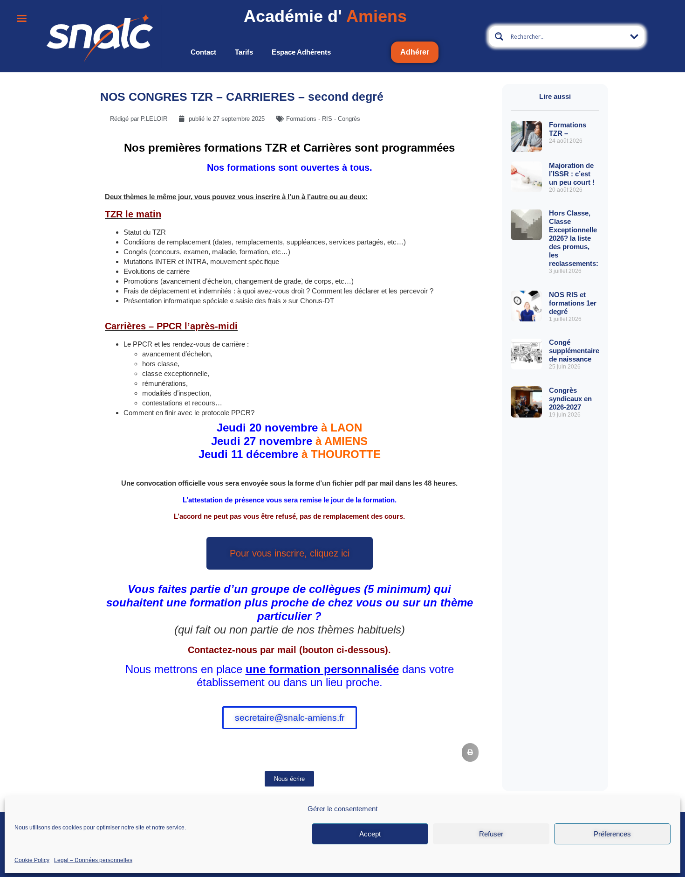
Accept (370, 834)
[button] (470, 752)
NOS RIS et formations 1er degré (572, 303)
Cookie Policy (31, 859)
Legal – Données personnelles (93, 859)
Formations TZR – (567, 129)
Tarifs (244, 52)
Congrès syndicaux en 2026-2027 (570, 398)
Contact (203, 52)
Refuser (491, 834)
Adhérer (414, 52)
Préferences (612, 834)
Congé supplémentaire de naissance (574, 350)
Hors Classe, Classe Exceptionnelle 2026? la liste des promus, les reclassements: (573, 238)
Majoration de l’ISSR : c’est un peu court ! (572, 173)
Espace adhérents (301, 52)
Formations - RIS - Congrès (323, 118)
